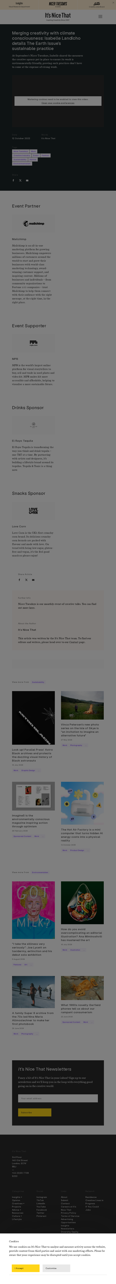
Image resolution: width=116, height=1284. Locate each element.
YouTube (41, 1206)
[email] (27, 180)
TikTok (40, 1200)
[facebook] (13, 180)
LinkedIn (41, 1203)
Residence (91, 1197)
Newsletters (67, 1228)
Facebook (42, 1210)
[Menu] (100, 16)
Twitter (40, 1213)
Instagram (42, 1197)
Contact (74, 642)
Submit (64, 1200)
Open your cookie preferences (58, 103)
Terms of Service (70, 1216)
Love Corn (19, 526)
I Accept (19, 1268)
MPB (15, 358)
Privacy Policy (68, 1213)
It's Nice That (48, 138)
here (32, 608)
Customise (51, 1268)
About (64, 1197)
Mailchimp (19, 239)
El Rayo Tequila (22, 440)
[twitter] (20, 180)
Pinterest (41, 1216)
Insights (65, 1225)
